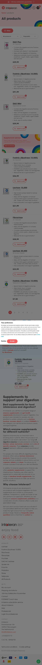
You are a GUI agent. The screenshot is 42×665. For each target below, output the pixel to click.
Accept (12, 341)
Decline (3, 341)
